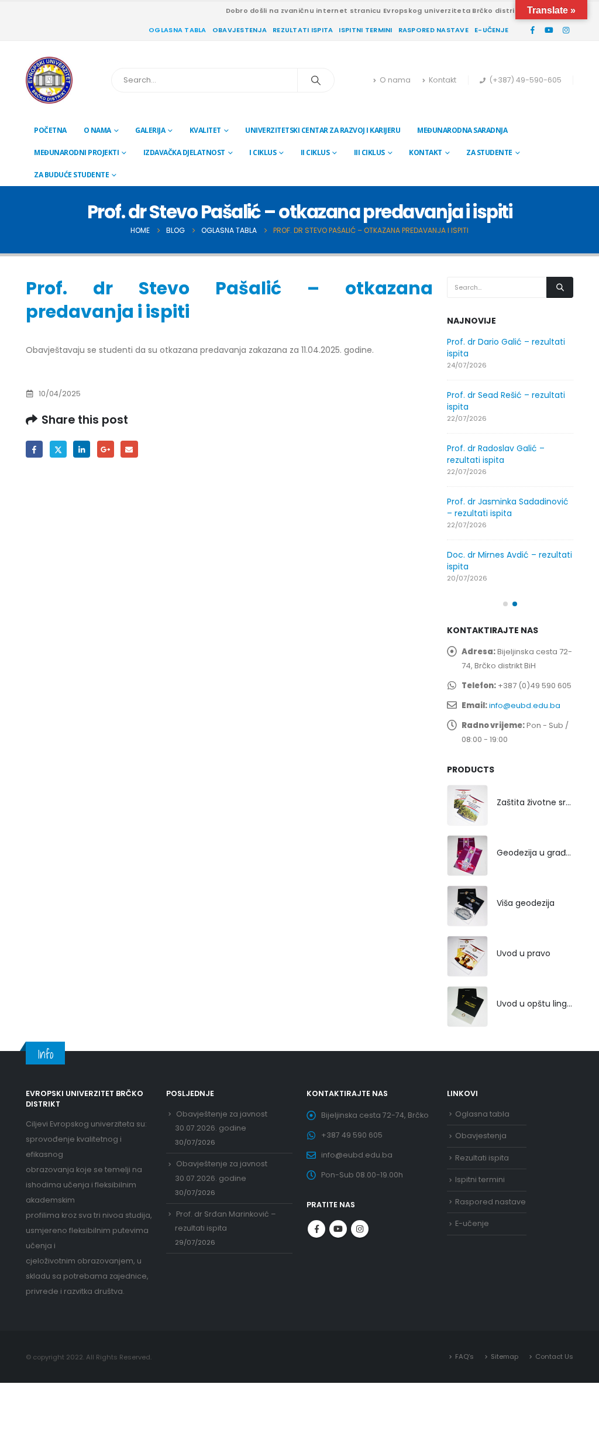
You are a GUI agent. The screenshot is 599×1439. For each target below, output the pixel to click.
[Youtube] (549, 29)
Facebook (34, 449)
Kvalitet (205, 130)
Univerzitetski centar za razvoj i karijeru (322, 130)
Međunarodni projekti (76, 152)
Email (129, 449)
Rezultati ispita (303, 30)
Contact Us (554, 1356)
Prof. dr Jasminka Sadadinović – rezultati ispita (508, 507)
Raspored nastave (433, 30)
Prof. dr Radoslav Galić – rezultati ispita (496, 454)
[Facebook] (532, 29)
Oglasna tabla (177, 30)
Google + (105, 449)
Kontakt (442, 80)
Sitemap (504, 1356)
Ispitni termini (365, 30)
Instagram (360, 1229)
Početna (50, 130)
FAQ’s (464, 1356)
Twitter (58, 449)
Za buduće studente (71, 175)
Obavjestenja (239, 30)
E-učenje (491, 30)
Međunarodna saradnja (462, 130)
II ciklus (315, 152)
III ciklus (369, 152)
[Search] (316, 80)
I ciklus (262, 152)
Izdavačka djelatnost (184, 152)
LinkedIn (81, 449)
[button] (505, 604)
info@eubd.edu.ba (524, 705)
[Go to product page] (467, 805)
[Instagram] (565, 29)
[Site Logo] (49, 80)
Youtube (338, 1229)
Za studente (489, 152)
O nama (395, 80)
